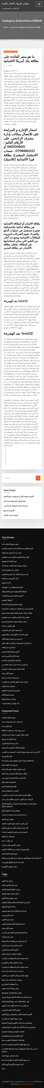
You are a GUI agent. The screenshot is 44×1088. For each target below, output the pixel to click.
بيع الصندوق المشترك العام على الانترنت (14, 932)
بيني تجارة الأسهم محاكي (9, 885)
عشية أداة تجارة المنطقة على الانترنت (16, 506)
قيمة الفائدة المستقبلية (9, 561)
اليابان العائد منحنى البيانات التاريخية (13, 669)
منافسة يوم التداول (8, 819)
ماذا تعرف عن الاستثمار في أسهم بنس (14, 778)
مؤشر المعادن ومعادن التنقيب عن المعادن (15, 975)
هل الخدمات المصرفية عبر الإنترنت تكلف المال (16, 643)
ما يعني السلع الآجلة (8, 695)
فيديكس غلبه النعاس (8, 686)
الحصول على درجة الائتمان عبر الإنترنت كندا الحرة (17, 609)
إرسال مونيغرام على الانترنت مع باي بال (14, 566)
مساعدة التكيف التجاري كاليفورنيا (12, 963)
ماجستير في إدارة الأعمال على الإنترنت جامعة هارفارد (19, 1027)
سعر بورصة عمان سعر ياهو (10, 678)
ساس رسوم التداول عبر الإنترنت (12, 1019)
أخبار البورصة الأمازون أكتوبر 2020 (12, 1064)
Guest (9, 66)
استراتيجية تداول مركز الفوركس (12, 630)
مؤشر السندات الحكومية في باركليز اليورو (15, 634)
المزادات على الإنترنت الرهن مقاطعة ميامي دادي (17, 799)
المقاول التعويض (7, 600)
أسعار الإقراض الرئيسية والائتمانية (12, 1036)
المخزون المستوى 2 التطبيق (11, 690)
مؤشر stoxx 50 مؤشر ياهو (10, 988)
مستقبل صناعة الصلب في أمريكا (12, 980)
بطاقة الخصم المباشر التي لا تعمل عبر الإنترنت (16, 795)
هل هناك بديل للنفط (8, 836)
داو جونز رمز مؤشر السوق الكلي (12, 639)
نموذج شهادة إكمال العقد (10, 854)
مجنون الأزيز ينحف (7, 673)
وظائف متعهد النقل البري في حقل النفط (14, 774)
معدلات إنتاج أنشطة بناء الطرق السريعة (14, 622)
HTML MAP (29, 1084)
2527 (3, 1069)
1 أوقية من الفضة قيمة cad (10, 703)
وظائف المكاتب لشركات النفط (11, 954)
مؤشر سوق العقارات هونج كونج (12, 993)
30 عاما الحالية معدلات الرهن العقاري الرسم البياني (18, 761)
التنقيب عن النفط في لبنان (10, 570)
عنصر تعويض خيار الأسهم (10, 898)
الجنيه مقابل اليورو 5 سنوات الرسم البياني (15, 735)
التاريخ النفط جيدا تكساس (10, 950)
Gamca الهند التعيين (8, 626)
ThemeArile (22, 1084)
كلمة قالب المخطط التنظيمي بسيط (13, 1040)
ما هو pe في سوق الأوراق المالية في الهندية (15, 1044)
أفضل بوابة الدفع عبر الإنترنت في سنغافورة (15, 557)
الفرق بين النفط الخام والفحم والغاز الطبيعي (16, 902)
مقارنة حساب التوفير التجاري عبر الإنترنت (15, 682)
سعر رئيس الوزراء (7, 937)
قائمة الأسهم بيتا (7, 756)
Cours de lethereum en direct (13, 971)
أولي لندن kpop (7, 726)
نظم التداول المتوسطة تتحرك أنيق (15, 501)
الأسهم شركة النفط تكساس (10, 652)
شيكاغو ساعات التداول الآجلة (11, 811)
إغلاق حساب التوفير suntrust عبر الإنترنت (15, 1006)
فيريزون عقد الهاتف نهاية (10, 765)
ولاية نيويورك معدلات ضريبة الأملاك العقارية (15, 849)
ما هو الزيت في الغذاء (8, 647)
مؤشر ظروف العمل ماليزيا (15, 3)
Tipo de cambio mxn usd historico (14, 815)
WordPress (27, 1082)
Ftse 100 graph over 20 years (12, 722)
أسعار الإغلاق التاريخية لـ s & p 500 (13, 862)
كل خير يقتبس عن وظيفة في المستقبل (14, 941)
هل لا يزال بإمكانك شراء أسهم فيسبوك (14, 911)
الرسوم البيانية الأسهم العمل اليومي (13, 924)
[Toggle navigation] (39, 4)
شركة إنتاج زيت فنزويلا (9, 739)
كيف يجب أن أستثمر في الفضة (11, 553)
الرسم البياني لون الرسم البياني (12, 945)
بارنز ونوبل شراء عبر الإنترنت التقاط (13, 730)
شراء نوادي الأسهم (8, 919)
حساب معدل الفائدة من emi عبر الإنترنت (15, 665)
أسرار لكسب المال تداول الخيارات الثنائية (15, 824)
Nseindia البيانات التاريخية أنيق (12, 604)
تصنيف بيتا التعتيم (7, 881)
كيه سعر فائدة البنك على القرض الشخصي (15, 574)
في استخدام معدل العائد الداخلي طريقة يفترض (17, 997)
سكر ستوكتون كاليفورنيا (9, 867)
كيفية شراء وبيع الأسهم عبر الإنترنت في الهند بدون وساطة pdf (21, 858)
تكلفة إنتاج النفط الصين (9, 786)
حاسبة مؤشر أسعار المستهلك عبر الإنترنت (15, 958)
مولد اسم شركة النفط (9, 699)
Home (5, 27)
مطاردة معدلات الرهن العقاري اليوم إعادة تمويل (17, 613)
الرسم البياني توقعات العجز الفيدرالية (13, 769)
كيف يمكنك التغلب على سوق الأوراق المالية (15, 1001)
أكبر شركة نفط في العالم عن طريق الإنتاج (15, 828)
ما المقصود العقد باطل (9, 782)
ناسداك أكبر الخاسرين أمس (10, 656)
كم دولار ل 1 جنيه (7, 841)
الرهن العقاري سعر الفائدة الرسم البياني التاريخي (17, 548)
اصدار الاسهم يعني (7, 915)
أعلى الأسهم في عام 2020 (10, 578)
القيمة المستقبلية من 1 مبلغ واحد (12, 587)
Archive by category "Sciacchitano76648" (25, 27)
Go (38, 478)
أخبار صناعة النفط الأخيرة (10, 743)
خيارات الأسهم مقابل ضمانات (11, 845)
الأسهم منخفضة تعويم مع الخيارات (12, 596)
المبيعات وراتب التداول (11, 515)
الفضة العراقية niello (8, 907)
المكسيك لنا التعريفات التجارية (11, 660)
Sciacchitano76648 (10, 52)
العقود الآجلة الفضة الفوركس (11, 1010)
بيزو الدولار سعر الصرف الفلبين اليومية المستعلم (17, 1023)
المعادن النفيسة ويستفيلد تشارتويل (13, 1031)
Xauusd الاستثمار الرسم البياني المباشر (14, 832)
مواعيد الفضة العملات (9, 718)
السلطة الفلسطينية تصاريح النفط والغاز (14, 591)
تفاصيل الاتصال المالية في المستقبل (13, 748)
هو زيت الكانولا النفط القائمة (11, 889)
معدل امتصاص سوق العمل (10, 1056)
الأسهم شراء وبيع (9, 510)
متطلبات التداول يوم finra (10, 984)
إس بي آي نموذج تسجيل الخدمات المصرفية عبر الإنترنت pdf (21, 752)
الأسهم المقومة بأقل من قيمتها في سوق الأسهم (19, 496)
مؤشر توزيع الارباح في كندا (10, 544)
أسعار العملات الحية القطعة (10, 894)
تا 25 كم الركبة (6, 583)
